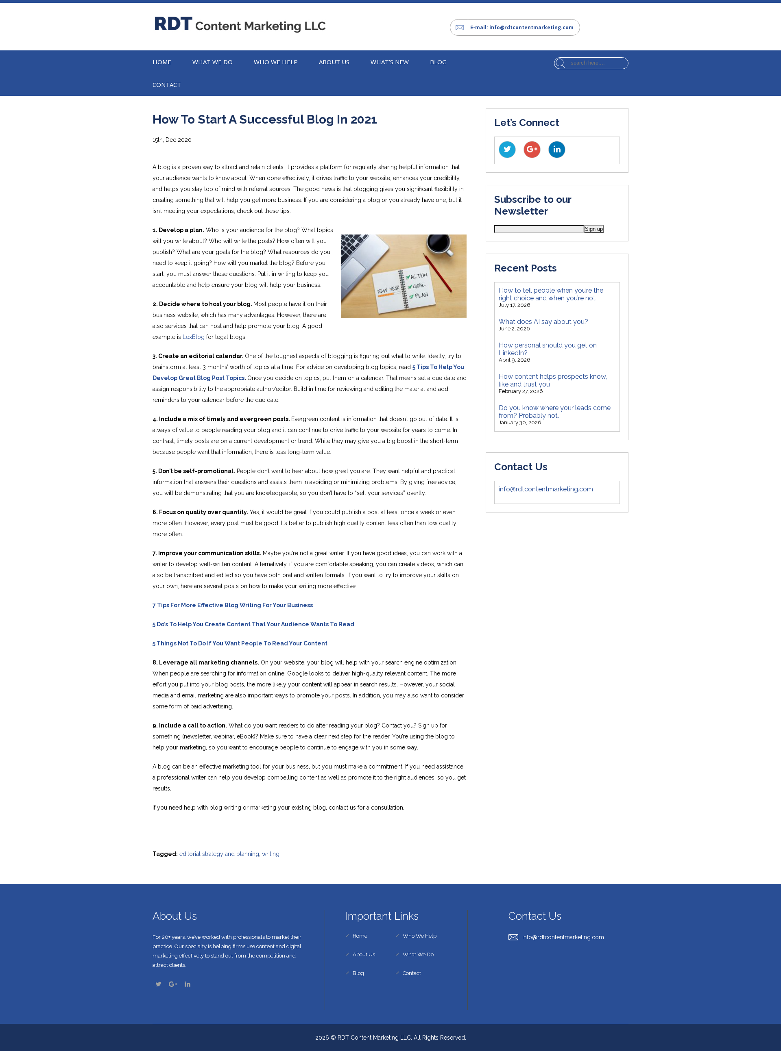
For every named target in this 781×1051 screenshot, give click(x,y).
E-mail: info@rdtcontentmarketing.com (522, 27)
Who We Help (276, 62)
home (162, 62)
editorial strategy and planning (219, 854)
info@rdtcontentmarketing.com (546, 489)
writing (270, 854)
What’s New (390, 62)
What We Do (418, 954)
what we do (212, 62)
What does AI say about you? (543, 322)
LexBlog (194, 337)
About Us (334, 62)
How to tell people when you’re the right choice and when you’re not (551, 294)
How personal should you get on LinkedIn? (548, 349)
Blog (438, 62)
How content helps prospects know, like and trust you (553, 380)
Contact (167, 84)
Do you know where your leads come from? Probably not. (555, 411)
